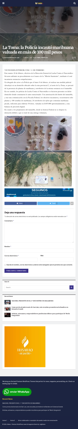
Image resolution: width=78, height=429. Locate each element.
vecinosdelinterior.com (11, 58)
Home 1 (4, 420)
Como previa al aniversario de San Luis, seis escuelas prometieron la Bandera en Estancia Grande (32, 407)
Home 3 (12, 420)
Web (42, 256)
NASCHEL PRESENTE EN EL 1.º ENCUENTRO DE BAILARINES (32, 301)
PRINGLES (44, 58)
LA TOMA (37, 58)
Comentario (9, 221)
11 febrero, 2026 (27, 58)
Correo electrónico (11, 256)
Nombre (7, 247)
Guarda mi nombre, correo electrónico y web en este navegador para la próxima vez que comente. (39, 265)
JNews (9, 424)
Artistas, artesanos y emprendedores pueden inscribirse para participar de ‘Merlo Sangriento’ (31, 410)
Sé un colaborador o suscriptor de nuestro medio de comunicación (37, 420)
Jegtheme (42, 424)
